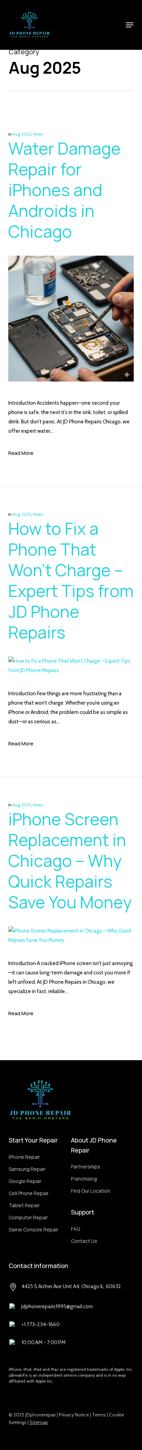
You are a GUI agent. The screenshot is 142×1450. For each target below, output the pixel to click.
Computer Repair (28, 1217)
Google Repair (25, 1181)
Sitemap (39, 1422)
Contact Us (84, 1241)
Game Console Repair (33, 1229)
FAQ (75, 1229)
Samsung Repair (27, 1169)
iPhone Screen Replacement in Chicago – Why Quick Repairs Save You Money (70, 860)
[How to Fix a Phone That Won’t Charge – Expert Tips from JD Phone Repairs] (71, 670)
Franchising (84, 1178)
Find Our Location (90, 1190)
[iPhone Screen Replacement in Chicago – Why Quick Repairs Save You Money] (71, 940)
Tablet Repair (24, 1205)
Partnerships (85, 1166)
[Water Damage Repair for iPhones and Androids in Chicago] (71, 394)
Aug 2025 (22, 134)
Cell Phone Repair (29, 1193)
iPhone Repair (24, 1157)
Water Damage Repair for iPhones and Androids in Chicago (64, 189)
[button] (129, 24)
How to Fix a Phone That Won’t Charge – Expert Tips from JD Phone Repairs (71, 580)
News (38, 134)
